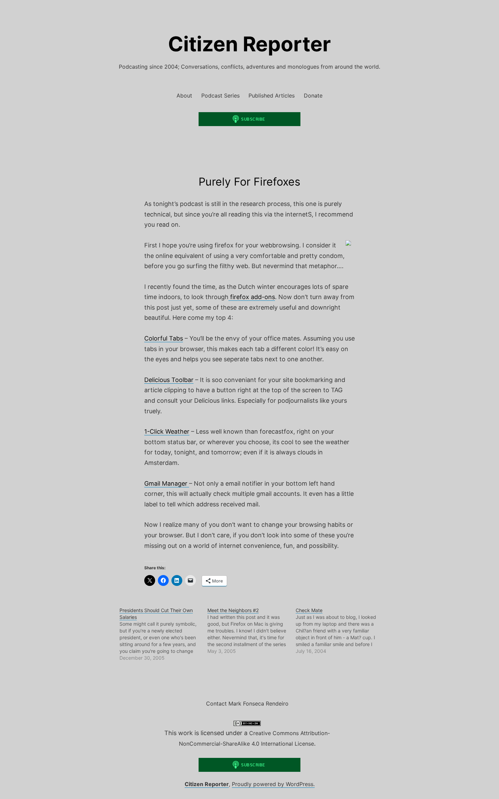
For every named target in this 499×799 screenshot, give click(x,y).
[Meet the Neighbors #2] (251, 631)
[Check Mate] (340, 631)
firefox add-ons (251, 296)
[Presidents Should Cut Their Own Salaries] (163, 634)
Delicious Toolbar (168, 379)
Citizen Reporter (249, 44)
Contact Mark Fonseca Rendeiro (247, 703)
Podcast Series (220, 95)
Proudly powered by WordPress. (273, 784)
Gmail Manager (166, 483)
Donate (313, 95)
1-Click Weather (166, 431)
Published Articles (271, 95)
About (184, 95)
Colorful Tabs (163, 338)
